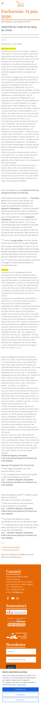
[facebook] (8, 598)
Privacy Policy (21, 685)
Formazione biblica (11, 550)
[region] (20, 686)
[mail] (17, 598)
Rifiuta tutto (20, 700)
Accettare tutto (20, 689)
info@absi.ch (17, 592)
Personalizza (20, 695)
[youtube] (13, 598)
